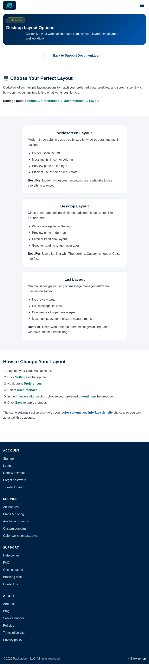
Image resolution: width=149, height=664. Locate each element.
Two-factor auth (13, 487)
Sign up (8, 458)
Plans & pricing (13, 514)
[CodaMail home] (9, 5)
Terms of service (14, 632)
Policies (8, 625)
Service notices (13, 618)
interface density (100, 412)
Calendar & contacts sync (20, 535)
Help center (11, 555)
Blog (6, 611)
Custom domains (14, 528)
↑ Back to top (137, 658)
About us (9, 604)
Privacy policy (12, 640)
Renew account (14, 473)
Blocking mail (12, 577)
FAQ (6, 562)
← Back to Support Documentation (74, 55)
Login (7, 465)
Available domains (16, 521)
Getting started (13, 569)
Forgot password (14, 480)
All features (11, 507)
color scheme (71, 412)
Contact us (10, 584)
